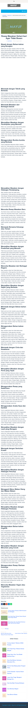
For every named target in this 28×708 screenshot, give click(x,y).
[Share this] (2, 604)
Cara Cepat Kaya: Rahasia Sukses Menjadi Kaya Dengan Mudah (17, 617)
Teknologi (6, 628)
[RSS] (14, 1)
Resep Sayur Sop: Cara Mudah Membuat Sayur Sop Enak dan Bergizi (16, 622)
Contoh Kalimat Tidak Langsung (21, 632)
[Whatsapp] (11, 604)
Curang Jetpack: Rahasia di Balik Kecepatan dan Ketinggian (17, 611)
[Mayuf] (14, 5)
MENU (25, 11)
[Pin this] (6, 604)
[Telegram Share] (9, 604)
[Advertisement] (14, 73)
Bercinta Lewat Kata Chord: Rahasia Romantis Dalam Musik (7, 633)
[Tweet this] (4, 604)
